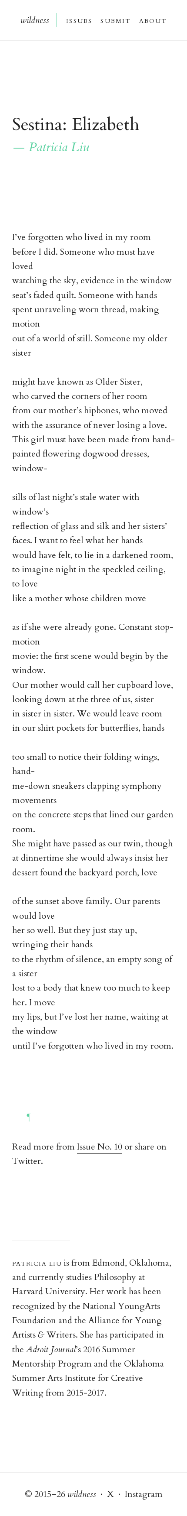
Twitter (26, 1161)
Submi (114, 20)
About (153, 20)
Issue (78, 20)
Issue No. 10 (99, 1147)
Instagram (144, 1494)
